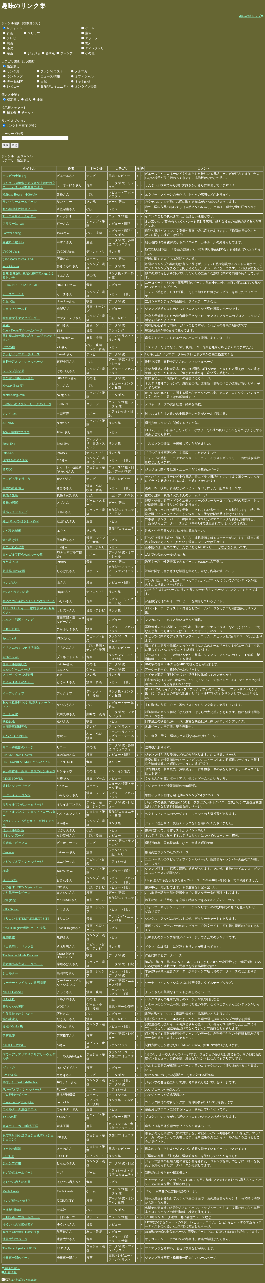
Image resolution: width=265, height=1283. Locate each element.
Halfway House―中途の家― (22, 194)
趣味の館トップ (250, 16)
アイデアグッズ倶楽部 (18, 674)
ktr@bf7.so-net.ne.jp (23, 1279)
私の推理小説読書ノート (20, 209)
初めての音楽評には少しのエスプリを (29, 601)
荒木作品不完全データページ (23, 964)
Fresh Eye (9, 443)
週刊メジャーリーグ (16, 785)
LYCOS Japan (11, 251)
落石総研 (9, 1035)
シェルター (10, 973)
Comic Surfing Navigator (18, 1102)
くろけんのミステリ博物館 (21, 647)
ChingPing (9, 900)
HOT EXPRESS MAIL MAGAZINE (26, 762)
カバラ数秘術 (12, 530)
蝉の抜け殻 (10, 540)
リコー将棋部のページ (18, 747)
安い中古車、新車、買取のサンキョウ (29, 771)
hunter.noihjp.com (14, 395)
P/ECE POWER (13, 778)
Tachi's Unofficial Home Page (21, 1231)
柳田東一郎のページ (16, 1257)
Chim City (9, 301)
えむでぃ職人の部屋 (16, 1182)
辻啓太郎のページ (15, 1239)
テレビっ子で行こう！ (18, 478)
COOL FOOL (11, 629)
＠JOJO (8, 469)
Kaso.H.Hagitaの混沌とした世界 (24, 928)
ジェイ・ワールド (15, 308)
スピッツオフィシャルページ (23, 861)
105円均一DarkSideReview (20, 1082)
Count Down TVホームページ (22, 330)
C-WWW (8, 852)
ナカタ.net (9, 413)
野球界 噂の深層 (14, 571)
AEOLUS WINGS (14, 1045)
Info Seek (8, 453)
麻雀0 (6, 325)
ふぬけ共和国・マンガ (18, 619)
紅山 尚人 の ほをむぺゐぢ (21, 521)
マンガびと (10, 582)
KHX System (11, 909)
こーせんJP (10, 714)
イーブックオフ (13, 693)
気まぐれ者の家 (13, 547)
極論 (6, 870)
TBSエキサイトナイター (19, 216)
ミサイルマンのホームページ (23, 804)
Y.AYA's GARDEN (15, 736)
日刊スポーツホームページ (21, 1217)
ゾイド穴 (9, 1067)
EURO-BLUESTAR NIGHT (21, 284)
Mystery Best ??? (13, 385)
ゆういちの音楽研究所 (18, 1224)
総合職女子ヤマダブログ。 (21, 318)
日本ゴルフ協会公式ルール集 (23, 554)
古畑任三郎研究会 (15, 726)
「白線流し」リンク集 (18, 946)
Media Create (11, 1191)
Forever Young (12, 233)
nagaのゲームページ (16, 669)
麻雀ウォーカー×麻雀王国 (20, 1126)
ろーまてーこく (13, 294)
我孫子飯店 (10, 495)
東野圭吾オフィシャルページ (23, 361)
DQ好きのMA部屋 (15, 460)
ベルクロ (9, 999)
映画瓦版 (9, 721)
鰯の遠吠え (10, 1019)
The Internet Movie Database (20, 955)
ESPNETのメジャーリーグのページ (27, 404)
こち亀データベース (16, 892)
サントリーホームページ (20, 201)
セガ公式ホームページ (18, 1172)
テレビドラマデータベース (21, 354)
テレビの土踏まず (15, 175)
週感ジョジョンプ (15, 512)
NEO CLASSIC (13, 992)
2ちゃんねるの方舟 (16, 591)
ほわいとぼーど (13, 835)
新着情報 (10, 1272)
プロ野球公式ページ (16, 1094)
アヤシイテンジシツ (16, 795)
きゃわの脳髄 (12, 1148)
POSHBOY (10, 880)
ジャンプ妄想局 (13, 371)
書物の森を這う (13, 488)
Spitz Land (9, 638)
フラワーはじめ (13, 223)
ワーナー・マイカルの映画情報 (24, 982)
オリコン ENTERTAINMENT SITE (26, 918)
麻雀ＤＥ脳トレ (13, 242)
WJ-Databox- (11, 266)
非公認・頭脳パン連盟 (18, 378)
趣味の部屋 (10, 502)
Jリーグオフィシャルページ (22, 1089)
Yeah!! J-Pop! (11, 657)
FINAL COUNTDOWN (18, 754)
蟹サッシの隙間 (13, 1006)
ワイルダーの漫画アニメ (20, 1109)
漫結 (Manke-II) (13, 1026)
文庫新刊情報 (12, 1210)
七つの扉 (9, 347)
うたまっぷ (10, 561)
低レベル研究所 (13, 830)
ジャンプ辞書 (12, 1163)
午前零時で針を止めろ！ (20, 1013)
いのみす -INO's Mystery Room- (23, 887)
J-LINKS (8, 422)
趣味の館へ (12, 1268)
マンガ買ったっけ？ (16, 1200)
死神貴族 (9, 937)
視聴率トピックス (15, 843)
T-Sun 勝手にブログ (16, 432)
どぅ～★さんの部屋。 (18, 682)
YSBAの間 (10, 1116)
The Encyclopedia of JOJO (19, 1248)
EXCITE (8, 1156)
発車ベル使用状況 (15, 664)
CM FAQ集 (10, 1075)
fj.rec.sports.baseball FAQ (18, 259)
